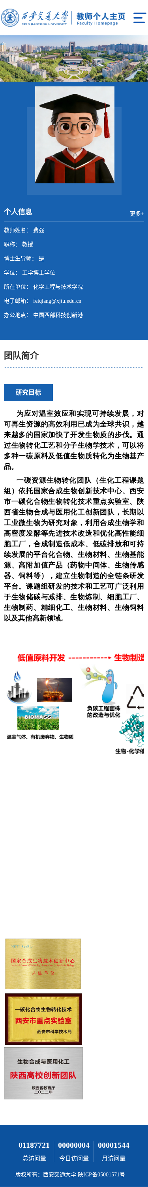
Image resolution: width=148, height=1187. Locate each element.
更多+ (137, 214)
